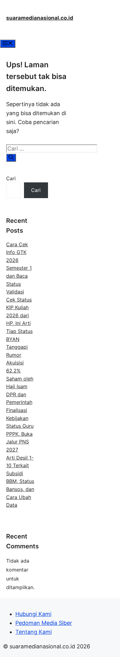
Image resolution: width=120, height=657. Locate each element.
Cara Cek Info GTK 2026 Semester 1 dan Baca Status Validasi (19, 268)
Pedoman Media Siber (43, 623)
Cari (11, 178)
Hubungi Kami (33, 614)
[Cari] (11, 158)
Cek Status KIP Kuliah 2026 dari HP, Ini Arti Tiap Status (19, 315)
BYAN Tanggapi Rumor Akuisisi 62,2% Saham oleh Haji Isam (19, 363)
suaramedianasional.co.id (39, 18)
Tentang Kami (33, 632)
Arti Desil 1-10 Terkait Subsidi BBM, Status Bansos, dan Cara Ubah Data (20, 481)
